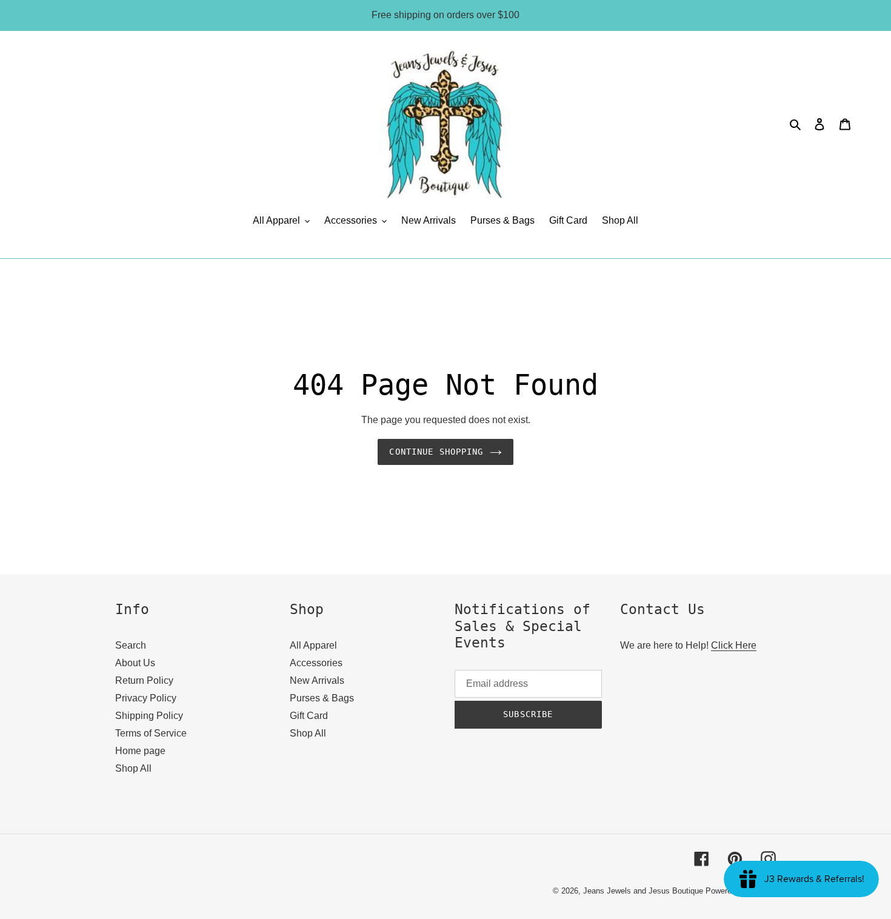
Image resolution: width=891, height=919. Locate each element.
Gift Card (309, 715)
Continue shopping (436, 451)
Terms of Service (151, 733)
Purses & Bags (322, 698)
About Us (135, 663)
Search (130, 645)
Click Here (733, 645)
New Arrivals (317, 680)
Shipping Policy (149, 715)
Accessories (316, 663)
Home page (140, 751)
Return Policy (144, 680)
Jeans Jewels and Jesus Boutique (643, 890)
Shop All (133, 768)
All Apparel (313, 645)
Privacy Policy (145, 698)
